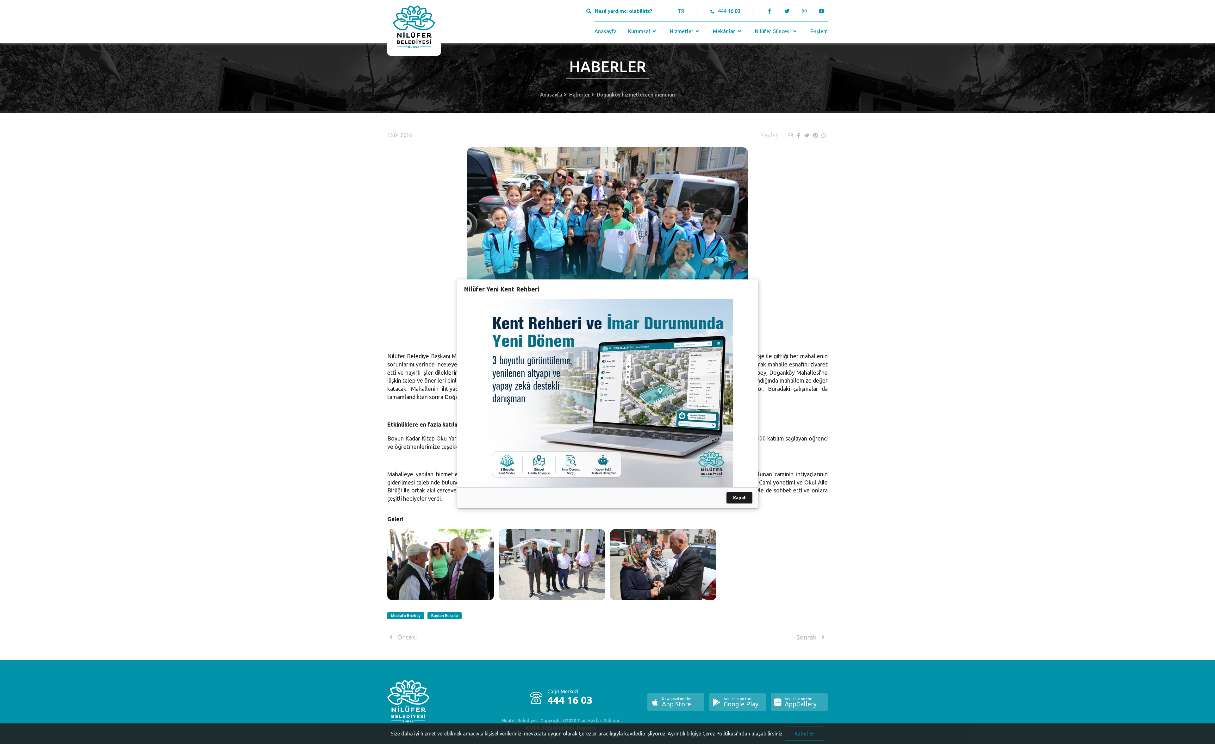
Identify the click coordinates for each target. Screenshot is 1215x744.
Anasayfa (606, 31)
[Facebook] (770, 11)
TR (681, 11)
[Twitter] (787, 11)
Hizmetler (682, 31)
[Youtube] (823, 11)
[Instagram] (804, 11)
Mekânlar (724, 31)
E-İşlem (819, 31)
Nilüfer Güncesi (773, 31)
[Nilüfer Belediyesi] (414, 27)
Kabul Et (804, 733)
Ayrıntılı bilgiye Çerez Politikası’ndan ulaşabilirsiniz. (725, 733)
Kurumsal (639, 31)
